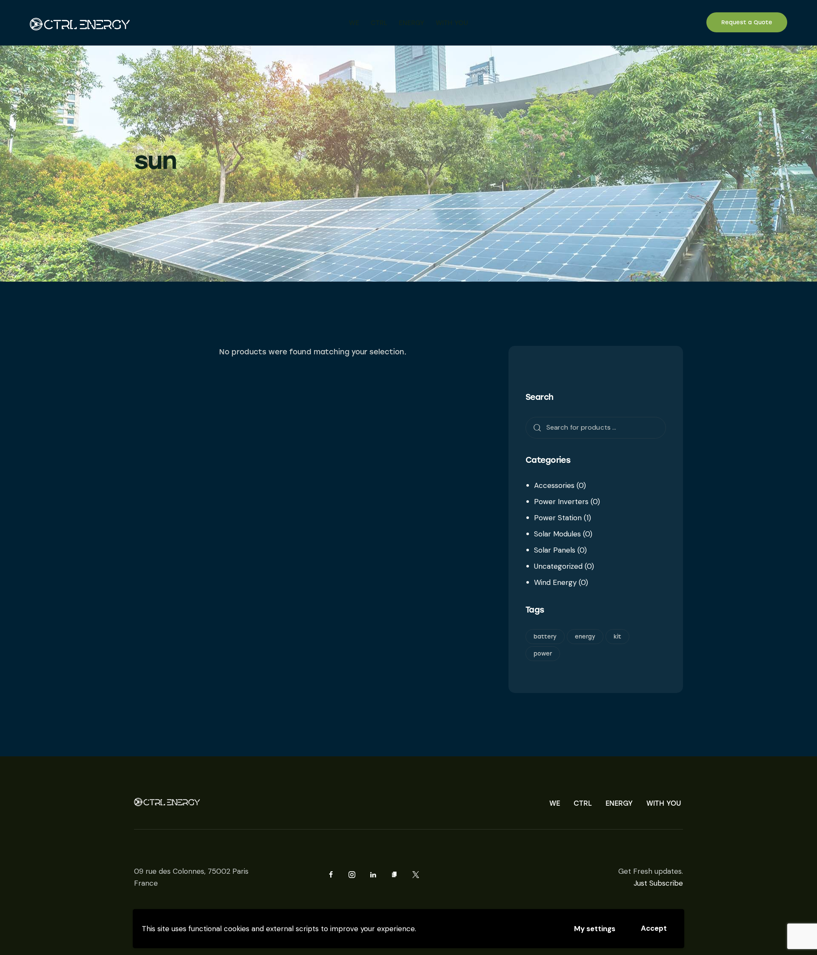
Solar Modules (557, 534)
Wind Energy (555, 582)
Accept (654, 928)
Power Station (558, 517)
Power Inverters (561, 501)
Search (534, 427)
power (543, 653)
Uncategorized (558, 566)
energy (585, 636)
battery (545, 636)
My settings (594, 928)
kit (617, 636)
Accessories (554, 485)
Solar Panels (554, 550)
